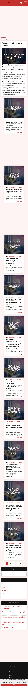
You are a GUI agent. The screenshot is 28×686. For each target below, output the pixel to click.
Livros (3, 594)
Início (4, 37)
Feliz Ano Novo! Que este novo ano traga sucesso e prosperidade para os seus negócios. (14, 507)
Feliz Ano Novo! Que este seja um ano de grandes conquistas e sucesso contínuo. (13, 548)
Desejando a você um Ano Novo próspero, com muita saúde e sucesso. (14, 191)
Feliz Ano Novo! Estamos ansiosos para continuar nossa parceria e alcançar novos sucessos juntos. (14, 426)
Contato (11, 671)
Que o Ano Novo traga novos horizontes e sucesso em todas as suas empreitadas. (14, 261)
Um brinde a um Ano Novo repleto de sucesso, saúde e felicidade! (14, 123)
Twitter (10, 677)
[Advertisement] (14, 22)
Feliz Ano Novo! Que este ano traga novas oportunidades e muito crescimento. (13, 467)
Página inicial (12, 666)
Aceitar (14, 684)
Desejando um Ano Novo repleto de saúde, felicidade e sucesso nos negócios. (13, 301)
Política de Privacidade (14, 669)
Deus (3, 587)
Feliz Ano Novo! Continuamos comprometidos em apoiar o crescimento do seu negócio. (14, 385)
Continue (19, 132)
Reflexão (4, 590)
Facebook (11, 675)
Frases (4, 584)
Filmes (4, 597)
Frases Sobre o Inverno (8, 627)
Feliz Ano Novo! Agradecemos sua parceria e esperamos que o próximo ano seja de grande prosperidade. (14, 343)
